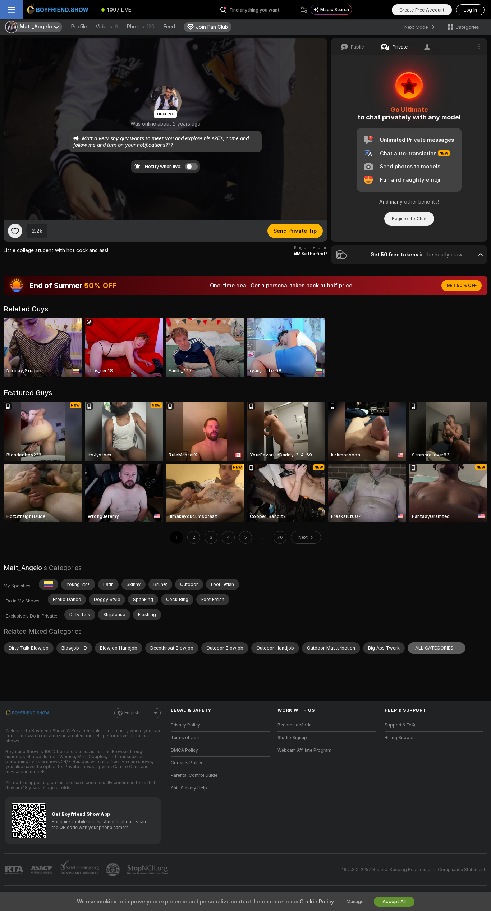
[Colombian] (48, 584)
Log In (470, 10)
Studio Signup (292, 737)
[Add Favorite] (15, 231)
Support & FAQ (400, 725)
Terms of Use (185, 737)
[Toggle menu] (11, 9)
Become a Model (295, 725)
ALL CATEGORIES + (436, 648)
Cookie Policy (317, 902)
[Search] (304, 10)
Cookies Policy (186, 762)
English (131, 712)
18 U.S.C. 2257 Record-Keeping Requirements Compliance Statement (413, 869)
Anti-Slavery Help (189, 788)
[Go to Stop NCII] (148, 869)
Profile (79, 26)
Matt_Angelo (23, 567)
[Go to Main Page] (59, 9)
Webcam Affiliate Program (304, 750)
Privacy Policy (185, 725)
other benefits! (421, 202)
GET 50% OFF (461, 285)
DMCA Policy (184, 750)
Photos (141, 26)
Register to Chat (409, 218)
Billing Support (400, 737)
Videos (107, 26)
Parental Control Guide (194, 775)
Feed (169, 26)
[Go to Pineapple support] (113, 869)
